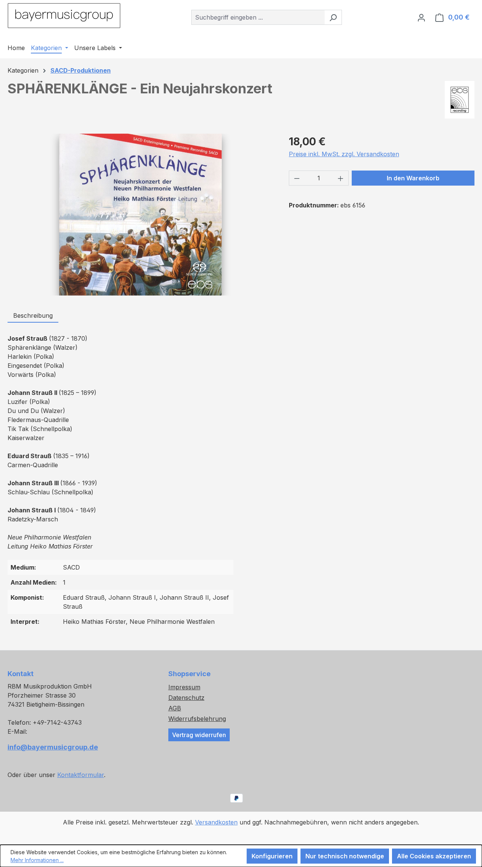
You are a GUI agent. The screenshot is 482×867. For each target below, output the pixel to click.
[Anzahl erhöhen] (341, 178)
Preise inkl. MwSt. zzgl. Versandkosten (344, 154)
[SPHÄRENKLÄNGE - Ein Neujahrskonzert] (140, 215)
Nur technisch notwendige (344, 856)
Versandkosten (216, 822)
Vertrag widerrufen (199, 735)
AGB (174, 708)
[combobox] (258, 17)
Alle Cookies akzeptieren (434, 856)
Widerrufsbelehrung (197, 718)
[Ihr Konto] (421, 17)
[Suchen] (333, 17)
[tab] (33, 316)
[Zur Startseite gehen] (64, 15)
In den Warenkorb (413, 178)
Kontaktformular (80, 775)
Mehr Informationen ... (37, 860)
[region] (140, 215)
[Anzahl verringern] (297, 178)
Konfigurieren (272, 856)
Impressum (184, 687)
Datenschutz (186, 697)
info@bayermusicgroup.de (53, 747)
